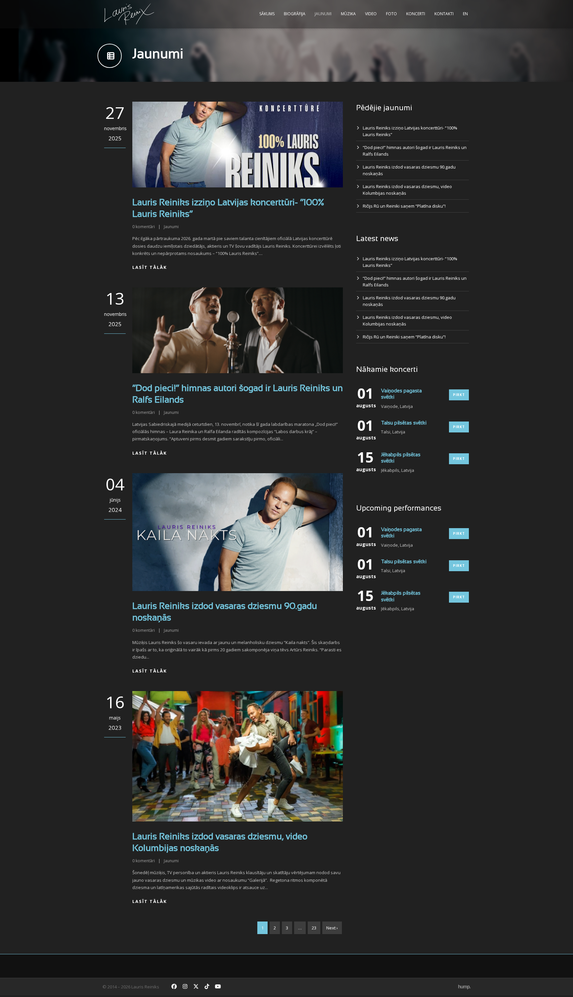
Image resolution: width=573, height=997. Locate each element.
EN (465, 14)
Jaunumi (323, 14)
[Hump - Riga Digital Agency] (464, 987)
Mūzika (348, 14)
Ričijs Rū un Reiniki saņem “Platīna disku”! (404, 206)
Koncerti (415, 14)
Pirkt (459, 394)
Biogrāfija (294, 14)
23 (314, 928)
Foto (391, 14)
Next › (332, 928)
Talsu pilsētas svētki (403, 423)
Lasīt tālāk (149, 267)
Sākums (267, 14)
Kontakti (444, 14)
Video (371, 14)
